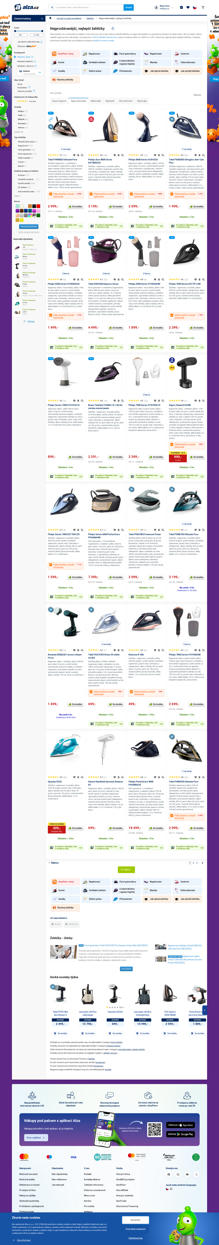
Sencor (21, 127)
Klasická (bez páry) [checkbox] (26, 142)
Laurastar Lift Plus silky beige (88, 1013)
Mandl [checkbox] (20, 166)
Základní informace (93, 1185)
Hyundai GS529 (115, 1012)
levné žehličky (116, 1042)
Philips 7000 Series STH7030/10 (144, 405)
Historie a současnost (94, 1190)
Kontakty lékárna (92, 1179)
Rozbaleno (22, 88)
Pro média (89, 1206)
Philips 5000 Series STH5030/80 (144, 284)
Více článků (126, 969)
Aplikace (88, 1211)
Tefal (20, 115)
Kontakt (87, 1174)
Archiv (57, 924)
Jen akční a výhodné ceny (28, 42)
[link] (28, 321)
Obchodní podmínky (29, 1201)
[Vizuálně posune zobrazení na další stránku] (204, 1010)
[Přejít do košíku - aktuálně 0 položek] (203, 7)
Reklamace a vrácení (29, 1185)
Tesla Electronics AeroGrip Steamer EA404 (197, 1014)
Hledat (128, 7)
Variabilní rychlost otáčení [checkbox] (27, 179)
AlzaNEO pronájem (125, 1179)
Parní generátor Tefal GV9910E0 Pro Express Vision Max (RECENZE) (116, 945)
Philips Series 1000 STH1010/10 (63, 405)
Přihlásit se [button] (164, 9)
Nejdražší (110, 101)
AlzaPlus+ (121, 1185)
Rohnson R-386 (136, 654)
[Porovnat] (82, 155)
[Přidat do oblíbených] (74, 155)
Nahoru (55, 862)
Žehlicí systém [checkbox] (24, 158)
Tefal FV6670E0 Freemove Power (145, 534)
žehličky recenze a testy (104, 40)
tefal (81, 945)
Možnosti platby (27, 1179)
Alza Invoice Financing (127, 1206)
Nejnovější (142, 101)
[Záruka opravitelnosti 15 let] (53, 987)
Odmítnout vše (136, 1238)
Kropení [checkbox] (21, 175)
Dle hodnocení (125, 101)
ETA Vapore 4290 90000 (170, 1013)
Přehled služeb (26, 1211)
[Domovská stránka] (50, 18)
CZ (171, 1189)
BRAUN (21, 119)
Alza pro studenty (124, 1195)
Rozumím (135, 1220)
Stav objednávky (59, 1174)
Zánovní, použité (25, 91)
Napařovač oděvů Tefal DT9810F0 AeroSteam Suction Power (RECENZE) (185, 959)
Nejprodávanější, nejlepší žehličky (115, 18)
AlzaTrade (121, 1201)
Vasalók (108, 1070)
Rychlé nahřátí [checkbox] (24, 183)
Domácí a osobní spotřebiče (69, 18)
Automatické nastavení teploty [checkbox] (27, 191)
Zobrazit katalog (22, 18)
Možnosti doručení (28, 1174)
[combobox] (86, 7)
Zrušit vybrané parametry (28, 232)
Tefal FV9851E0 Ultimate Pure (183, 534)
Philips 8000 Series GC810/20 (143, 159)
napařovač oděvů (175, 956)
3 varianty (65, 149)
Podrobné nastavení (135, 1229)
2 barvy (65, 273)
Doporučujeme (59, 101)
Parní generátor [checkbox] (24, 150)
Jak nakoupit (58, 1185)
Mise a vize (89, 1195)
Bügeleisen (100, 1062)
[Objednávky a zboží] (181, 7)
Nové (20, 84)
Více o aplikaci (34, 1137)
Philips (21, 111)
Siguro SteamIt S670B (180, 405)
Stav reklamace (59, 1179)
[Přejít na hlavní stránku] (26, 7)
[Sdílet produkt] (112, 28)
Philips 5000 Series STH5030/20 (63, 284)
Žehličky (90, 18)
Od (15, 31)
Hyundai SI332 (55, 781)
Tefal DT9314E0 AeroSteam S (60, 1013)
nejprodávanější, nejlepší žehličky (131, 1049)
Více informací (24, 1240)
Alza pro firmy (123, 1174)
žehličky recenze (110, 1053)
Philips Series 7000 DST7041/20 (63, 534)
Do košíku (77, 206)
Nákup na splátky (27, 1195)
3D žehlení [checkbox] (22, 187)
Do (42, 31)
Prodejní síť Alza (27, 1190)
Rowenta (22, 123)
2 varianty (106, 644)
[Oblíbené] (188, 7)
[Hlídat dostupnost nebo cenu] (78, 155)
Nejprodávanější (78, 101)
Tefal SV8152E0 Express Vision (103, 284)
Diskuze (197, 95)
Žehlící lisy (73, 924)
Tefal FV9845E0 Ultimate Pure (105, 37)
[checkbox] (28, 42)
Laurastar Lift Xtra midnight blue (142, 1013)
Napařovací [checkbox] (23, 146)
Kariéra (87, 1201)
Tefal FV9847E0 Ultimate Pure (183, 781)
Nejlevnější (96, 101)
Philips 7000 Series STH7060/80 (185, 654)
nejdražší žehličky (113, 1046)
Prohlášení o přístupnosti (31, 1206)
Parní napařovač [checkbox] (25, 154)
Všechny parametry (29, 226)
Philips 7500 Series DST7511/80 (185, 284)
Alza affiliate (122, 1190)
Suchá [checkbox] (20, 162)
